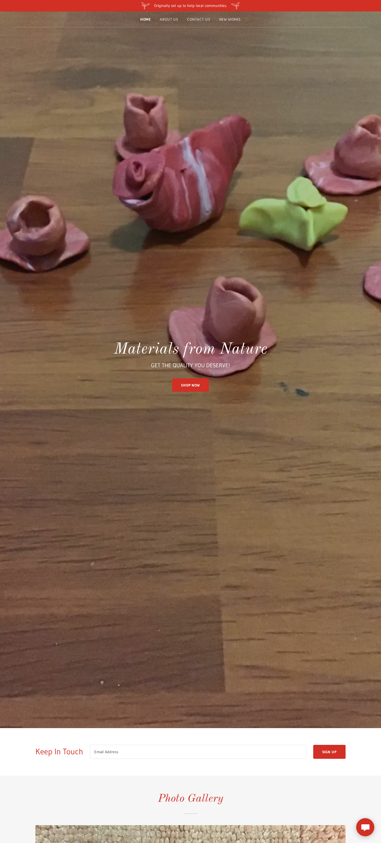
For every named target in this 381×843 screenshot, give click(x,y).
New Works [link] (230, 19)
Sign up (329, 752)
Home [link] (145, 19)
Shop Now (190, 385)
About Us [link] (169, 19)
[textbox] (198, 752)
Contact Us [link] (198, 19)
